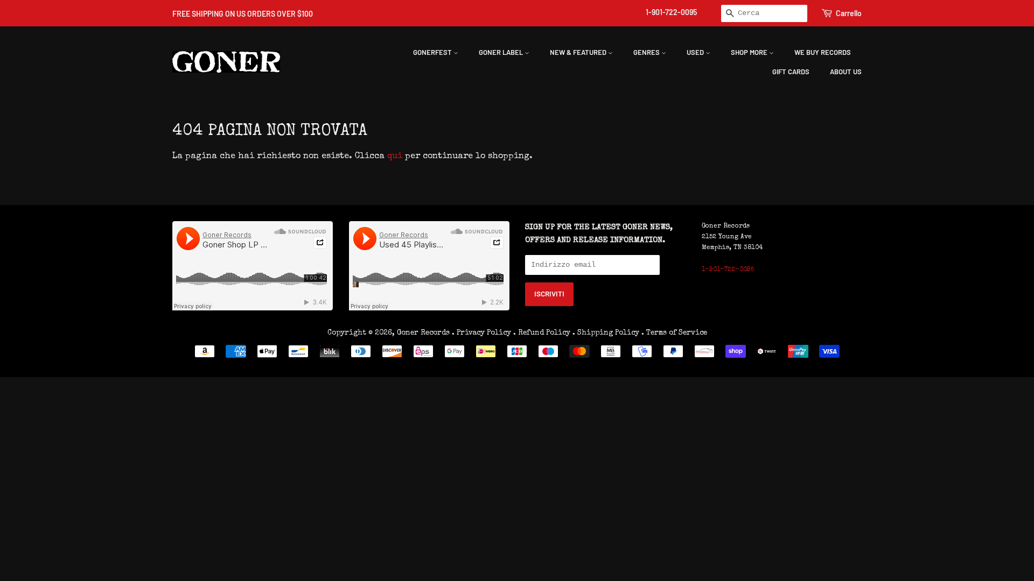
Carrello (849, 13)
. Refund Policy (541, 333)
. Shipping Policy (605, 333)
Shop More (750, 52)
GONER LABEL (502, 52)
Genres (647, 52)
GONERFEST (433, 52)
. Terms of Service (674, 333)
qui (394, 156)
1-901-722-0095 (671, 12)
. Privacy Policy (481, 333)
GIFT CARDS (790, 71)
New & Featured (579, 52)
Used (696, 52)
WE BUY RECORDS (822, 52)
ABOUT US (846, 71)
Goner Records (424, 333)
